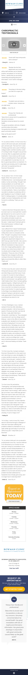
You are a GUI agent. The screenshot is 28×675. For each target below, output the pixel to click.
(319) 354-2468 (14, 20)
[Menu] (14, 673)
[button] (14, 44)
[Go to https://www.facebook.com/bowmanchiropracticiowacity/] (14, 17)
